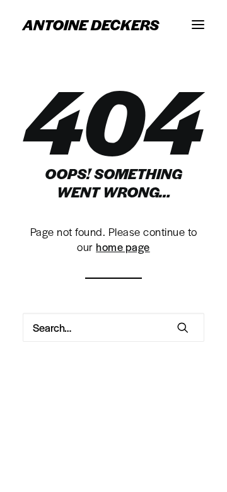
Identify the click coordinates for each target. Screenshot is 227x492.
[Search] (113, 327)
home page (123, 246)
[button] (198, 24)
